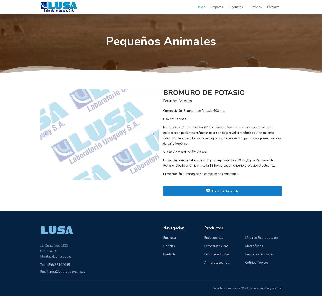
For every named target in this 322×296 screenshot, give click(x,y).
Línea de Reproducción (261, 238)
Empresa (217, 7)
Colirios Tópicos (257, 262)
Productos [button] (235, 7)
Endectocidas (213, 238)
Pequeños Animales (259, 254)
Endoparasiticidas (216, 254)
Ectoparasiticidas (216, 246)
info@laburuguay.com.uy (67, 272)
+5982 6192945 (58, 265)
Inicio (201, 7)
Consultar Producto (225, 191)
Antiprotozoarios (216, 262)
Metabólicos (254, 246)
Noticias (256, 7)
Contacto (273, 7)
